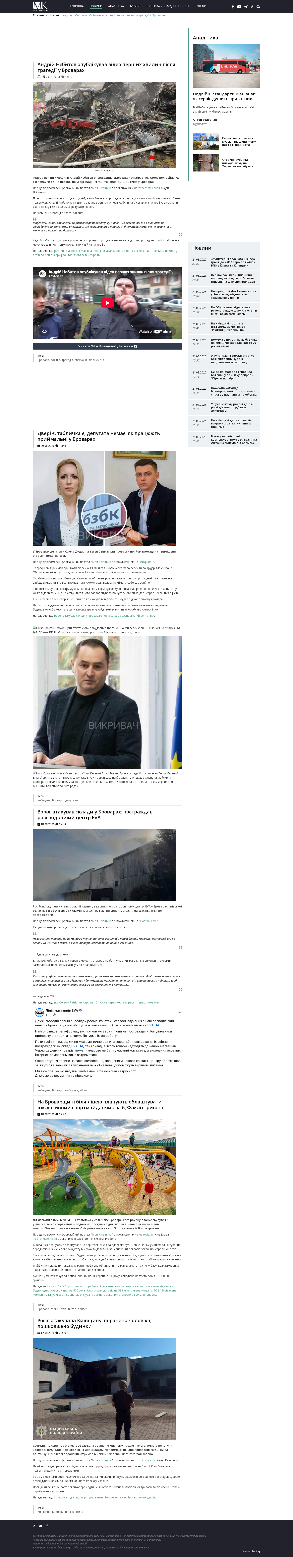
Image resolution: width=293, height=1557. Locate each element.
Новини (96, 6)
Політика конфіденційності (167, 6)
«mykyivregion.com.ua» (192, 1535)
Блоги (135, 6)
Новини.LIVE (148, 921)
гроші (54, 1309)
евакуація (81, 360)
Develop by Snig (251, 1551)
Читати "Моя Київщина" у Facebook (106, 346)
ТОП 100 (200, 6)
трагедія (67, 360)
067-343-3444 (141, 1547)
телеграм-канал (149, 188)
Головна (77, 6)
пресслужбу (147, 1460)
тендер (83, 1309)
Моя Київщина (102, 188)
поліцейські (96, 360)
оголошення (45, 1239)
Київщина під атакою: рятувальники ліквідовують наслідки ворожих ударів (104, 1497)
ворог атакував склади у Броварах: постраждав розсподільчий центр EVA (104, 615)
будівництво (68, 1309)
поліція (55, 360)
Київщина (43, 800)
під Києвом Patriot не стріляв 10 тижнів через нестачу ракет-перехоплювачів (106, 1002)
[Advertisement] (107, 44)
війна (83, 1090)
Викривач (146, 562)
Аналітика (116, 6)
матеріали (146, 1234)
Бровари (43, 360)
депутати (71, 800)
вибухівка (71, 1090)
